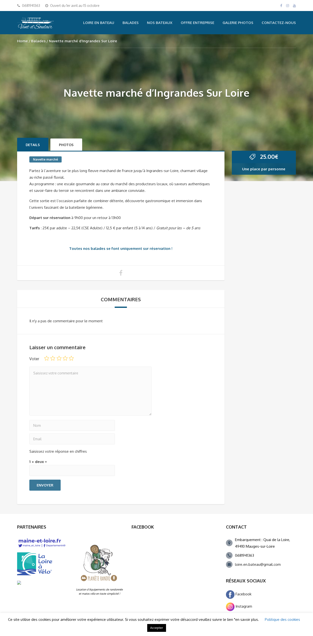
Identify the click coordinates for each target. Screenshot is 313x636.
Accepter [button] (156, 628)
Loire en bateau (98, 22)
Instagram (243, 606)
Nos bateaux (159, 22)
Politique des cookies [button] (282, 619)
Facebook (243, 594)
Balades (131, 22)
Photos (66, 145)
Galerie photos (238, 22)
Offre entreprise (197, 22)
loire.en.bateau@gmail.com (258, 564)
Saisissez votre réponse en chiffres (58, 451)
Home (22, 41)
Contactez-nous (279, 22)
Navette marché (45, 159)
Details (33, 145)
